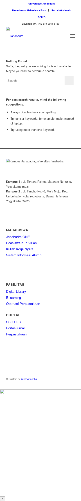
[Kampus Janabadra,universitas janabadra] (33, 36)
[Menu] (72, 35)
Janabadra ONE (18, 236)
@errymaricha (29, 379)
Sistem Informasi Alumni (24, 255)
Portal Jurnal (15, 327)
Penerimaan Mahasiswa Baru (29, 10)
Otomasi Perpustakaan (23, 303)
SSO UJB (13, 321)
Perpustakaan (16, 334)
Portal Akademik (61, 10)
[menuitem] (41, 3)
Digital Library (16, 291)
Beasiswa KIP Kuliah (21, 242)
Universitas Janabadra (41, 3)
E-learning (13, 297)
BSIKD (41, 17)
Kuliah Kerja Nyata (19, 248)
